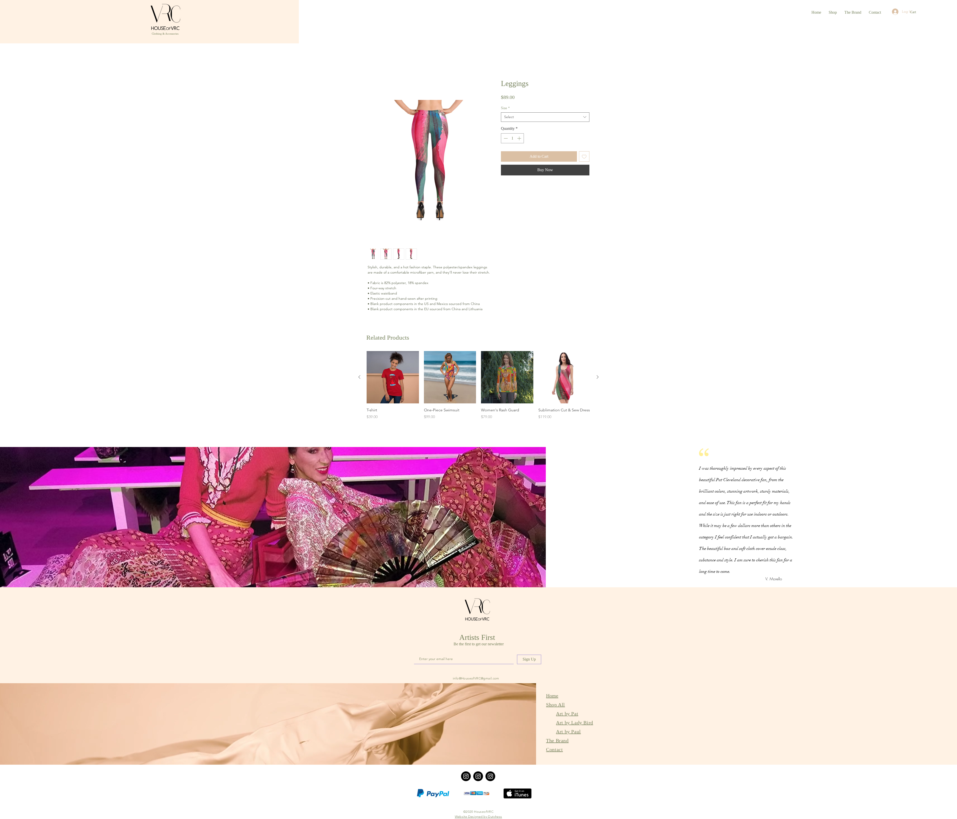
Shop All (555, 705)
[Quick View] (393, 378)
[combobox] (545, 118)
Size (505, 108)
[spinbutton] (512, 139)
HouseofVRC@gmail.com (480, 679)
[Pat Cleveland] (478, 777)
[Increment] (519, 139)
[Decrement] (505, 139)
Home (373, 61)
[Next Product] (598, 378)
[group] (478, 389)
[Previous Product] (359, 378)
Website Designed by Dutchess (478, 817)
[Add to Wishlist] (584, 157)
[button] (916, 12)
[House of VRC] (466, 777)
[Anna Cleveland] (490, 777)
